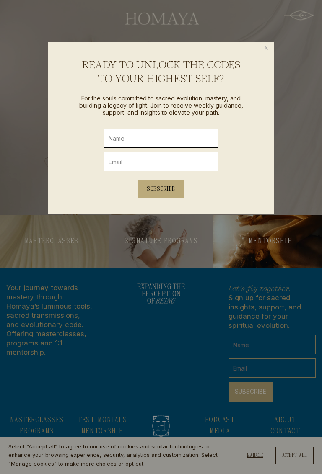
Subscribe (161, 189)
